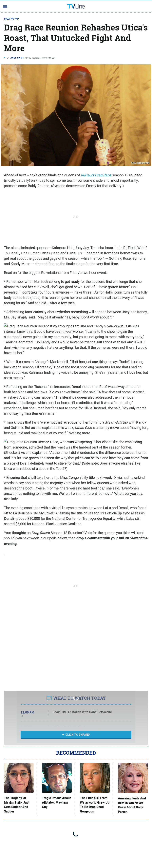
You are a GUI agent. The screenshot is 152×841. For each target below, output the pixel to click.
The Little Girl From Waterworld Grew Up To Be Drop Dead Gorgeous (94, 804)
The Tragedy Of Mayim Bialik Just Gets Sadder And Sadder (16, 804)
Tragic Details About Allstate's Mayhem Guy (56, 802)
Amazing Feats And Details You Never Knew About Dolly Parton (132, 805)
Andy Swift (17, 57)
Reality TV (11, 19)
